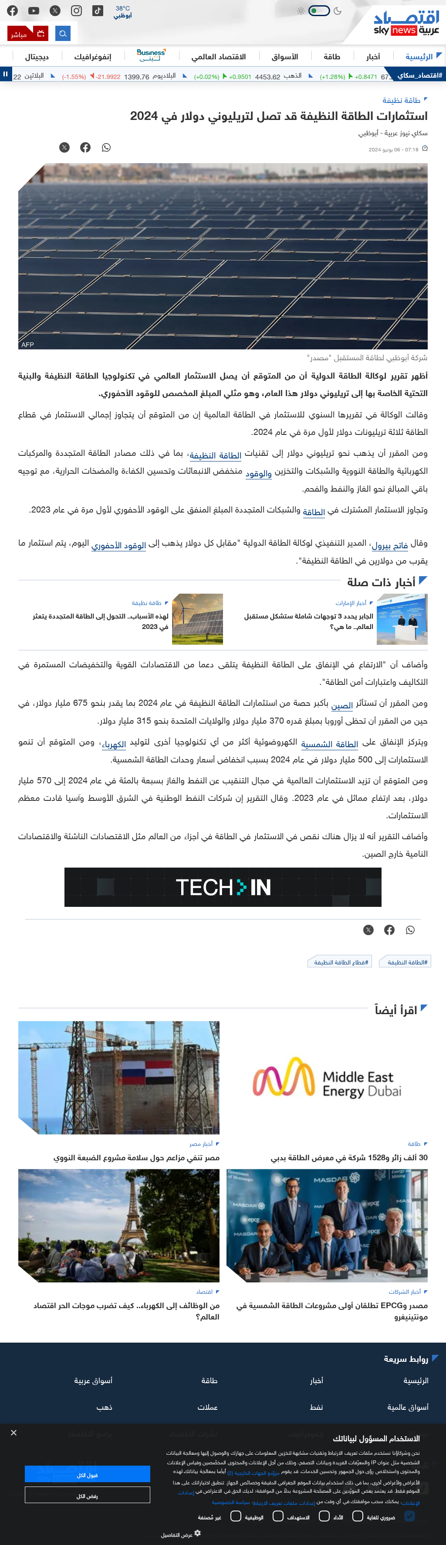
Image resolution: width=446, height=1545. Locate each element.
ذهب (104, 1405)
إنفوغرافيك (93, 55)
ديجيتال (37, 55)
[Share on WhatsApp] (106, 148)
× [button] (14, 1433)
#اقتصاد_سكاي (420, 74)
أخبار (316, 1378)
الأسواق (285, 55)
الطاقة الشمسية (329, 742)
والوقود (259, 471)
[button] (123, 11)
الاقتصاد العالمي (219, 55)
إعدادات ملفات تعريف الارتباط (284, 1501)
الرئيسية (419, 55)
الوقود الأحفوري (118, 543)
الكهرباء (114, 742)
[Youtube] (33, 11)
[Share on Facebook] (85, 148)
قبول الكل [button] (87, 1474)
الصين (342, 703)
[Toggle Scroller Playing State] (6, 74)
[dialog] (223, 1484)
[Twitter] (55, 10)
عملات (208, 1405)
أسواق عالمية (408, 1405)
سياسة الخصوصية (231, 1501)
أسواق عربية (93, 1378)
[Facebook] (12, 10)
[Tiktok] (97, 10)
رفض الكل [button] (87, 1494)
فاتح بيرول (390, 543)
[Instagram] (76, 10)
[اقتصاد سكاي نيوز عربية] (393, 24)
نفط (316, 1405)
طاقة (210, 1378)
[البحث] (63, 33)
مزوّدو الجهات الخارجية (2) (253, 1471)
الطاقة (314, 510)
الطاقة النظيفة (215, 453)
